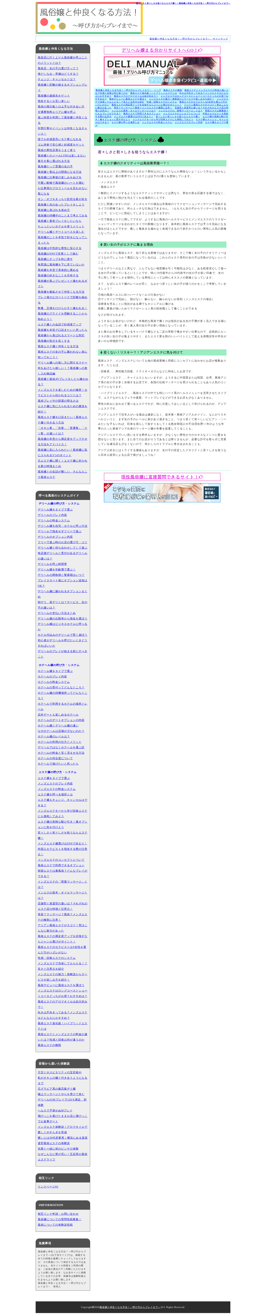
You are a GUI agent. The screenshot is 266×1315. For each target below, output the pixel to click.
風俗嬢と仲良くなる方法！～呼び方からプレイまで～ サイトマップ (189, 38)
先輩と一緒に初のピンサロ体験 (58, 1148)
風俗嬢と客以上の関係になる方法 (60, 171)
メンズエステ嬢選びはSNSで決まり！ (133, 116)
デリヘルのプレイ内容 (52, 515)
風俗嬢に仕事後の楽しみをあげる (60, 177)
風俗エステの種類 (172, 90)
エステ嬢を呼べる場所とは (126, 122)
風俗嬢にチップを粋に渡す (55, 259)
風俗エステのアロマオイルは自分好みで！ (136, 96)
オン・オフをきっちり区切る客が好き (62, 199)
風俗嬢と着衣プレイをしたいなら (60, 221)
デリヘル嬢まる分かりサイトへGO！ (160, 50)
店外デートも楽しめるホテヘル (58, 714)
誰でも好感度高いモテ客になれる (60, 139)
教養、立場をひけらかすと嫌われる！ (62, 308)
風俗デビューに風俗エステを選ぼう (128, 99)
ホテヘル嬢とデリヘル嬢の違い (58, 725)
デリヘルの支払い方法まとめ (57, 613)
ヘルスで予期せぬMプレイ (55, 1110)
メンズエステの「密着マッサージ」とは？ (180, 110)
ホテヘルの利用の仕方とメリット (60, 742)
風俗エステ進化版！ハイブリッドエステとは (153, 93)
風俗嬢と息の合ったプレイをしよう (61, 204)
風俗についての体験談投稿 (55, 1224)
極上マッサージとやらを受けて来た (61, 1094)
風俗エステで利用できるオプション (142, 113)
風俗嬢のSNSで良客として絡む (58, 253)
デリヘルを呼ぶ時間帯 (52, 564)
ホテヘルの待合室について (55, 758)
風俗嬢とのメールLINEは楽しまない (62, 155)
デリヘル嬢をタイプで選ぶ (55, 509)
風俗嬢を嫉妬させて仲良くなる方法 (61, 291)
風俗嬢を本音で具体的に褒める (58, 270)
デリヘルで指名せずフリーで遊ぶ (60, 531)
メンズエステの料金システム (157, 122)
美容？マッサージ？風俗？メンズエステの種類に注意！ (143, 107)
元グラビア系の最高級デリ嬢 (57, 1088)
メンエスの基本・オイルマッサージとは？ (134, 110)
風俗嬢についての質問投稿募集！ (60, 1219)
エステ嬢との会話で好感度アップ (60, 324)
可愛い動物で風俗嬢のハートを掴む (61, 182)
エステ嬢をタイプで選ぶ (54, 778)
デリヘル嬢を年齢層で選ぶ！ (57, 569)
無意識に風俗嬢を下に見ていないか (61, 264)
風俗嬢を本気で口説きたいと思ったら (62, 330)
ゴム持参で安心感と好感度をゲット (61, 144)
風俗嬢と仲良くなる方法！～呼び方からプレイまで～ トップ (128, 90)
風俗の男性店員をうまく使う (57, 150)
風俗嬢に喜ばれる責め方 (54, 210)
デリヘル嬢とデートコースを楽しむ (61, 231)
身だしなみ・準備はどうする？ (58, 73)
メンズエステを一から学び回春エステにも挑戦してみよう (163, 119)
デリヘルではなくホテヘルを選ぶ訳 (61, 747)
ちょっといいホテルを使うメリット (61, 226)
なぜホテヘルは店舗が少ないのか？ (61, 731)
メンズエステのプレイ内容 (189, 122)
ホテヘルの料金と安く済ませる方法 (61, 752)
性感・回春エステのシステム (162, 102)
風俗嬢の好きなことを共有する (58, 275)
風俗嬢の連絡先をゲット (54, 95)
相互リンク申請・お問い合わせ (58, 1213)
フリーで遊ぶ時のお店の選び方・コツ (62, 542)
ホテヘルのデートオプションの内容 (61, 720)
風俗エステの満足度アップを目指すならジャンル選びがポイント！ (147, 105)
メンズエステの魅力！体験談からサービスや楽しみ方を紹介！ (181, 99)
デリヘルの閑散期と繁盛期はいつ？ (61, 575)
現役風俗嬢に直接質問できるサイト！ (160, 476)
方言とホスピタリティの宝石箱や (60, 1072)
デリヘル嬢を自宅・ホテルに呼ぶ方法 (62, 525)
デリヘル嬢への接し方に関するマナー (62, 362)
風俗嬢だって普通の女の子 (55, 166)
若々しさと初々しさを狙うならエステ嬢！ (178, 116)
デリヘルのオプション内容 (55, 536)
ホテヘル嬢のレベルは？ (54, 736)
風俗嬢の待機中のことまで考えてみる (62, 215)
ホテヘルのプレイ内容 (52, 676)
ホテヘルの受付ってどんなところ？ (61, 687)
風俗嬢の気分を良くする (54, 340)
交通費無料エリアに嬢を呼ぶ (57, 112)
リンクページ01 (48, 1186)
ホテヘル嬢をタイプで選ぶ (55, 671)
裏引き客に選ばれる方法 (54, 161)
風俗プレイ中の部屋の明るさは (58, 400)
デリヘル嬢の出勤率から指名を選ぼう (62, 618)
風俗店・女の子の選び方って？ (58, 68)
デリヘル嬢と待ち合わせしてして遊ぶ (62, 547)
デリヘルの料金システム (54, 520)
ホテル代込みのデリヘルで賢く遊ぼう (62, 634)
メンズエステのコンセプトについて (181, 113)
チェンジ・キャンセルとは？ (57, 79)
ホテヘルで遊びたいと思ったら (58, 763)
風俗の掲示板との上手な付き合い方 (61, 106)
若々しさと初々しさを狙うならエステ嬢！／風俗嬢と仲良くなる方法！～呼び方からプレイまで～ (183, 3)
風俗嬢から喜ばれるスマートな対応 (61, 335)
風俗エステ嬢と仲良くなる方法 (58, 346)
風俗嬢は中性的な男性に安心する (60, 248)
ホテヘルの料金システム (54, 682)
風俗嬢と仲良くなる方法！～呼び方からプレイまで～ (130, 1307)
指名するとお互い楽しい (54, 101)
